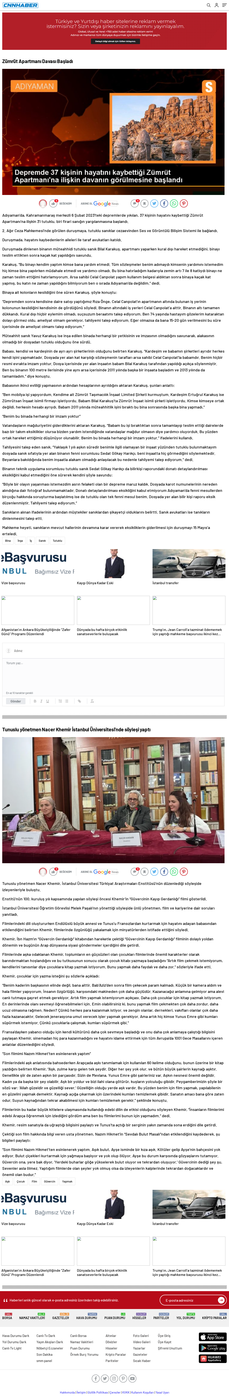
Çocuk (21, 1181)
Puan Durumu (114, 1316)
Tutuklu (57, 540)
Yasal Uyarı (162, 1392)
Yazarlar (139, 1348)
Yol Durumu (185, 1316)
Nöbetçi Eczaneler (49, 1348)
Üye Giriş (164, 1336)
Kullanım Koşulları (142, 1392)
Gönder (16, 701)
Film (34, 1181)
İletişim (81, 1392)
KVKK (125, 1392)
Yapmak (67, 1181)
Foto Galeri (141, 1336)
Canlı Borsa (78, 1336)
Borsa (7, 1316)
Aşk (7, 1181)
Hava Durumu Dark (15, 1336)
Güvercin (49, 1181)
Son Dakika (44, 1354)
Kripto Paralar (214, 1316)
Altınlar (111, 1336)
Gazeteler (60, 1316)
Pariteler (161, 1316)
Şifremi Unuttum (170, 1348)
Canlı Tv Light (12, 1348)
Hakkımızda (67, 1392)
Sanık (42, 540)
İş (31, 540)
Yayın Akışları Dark (49, 1342)
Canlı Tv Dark (45, 1336)
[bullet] (67, 701)
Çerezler (115, 1392)
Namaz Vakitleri (32, 1316)
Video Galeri (141, 1342)
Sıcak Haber (142, 1361)
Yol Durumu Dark (14, 1342)
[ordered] (60, 701)
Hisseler (139, 1316)
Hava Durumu (86, 1316)
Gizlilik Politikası (98, 1392)
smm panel (44, 1361)
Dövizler (111, 1342)
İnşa (20, 540)
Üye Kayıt (165, 1342)
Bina (8, 540)
